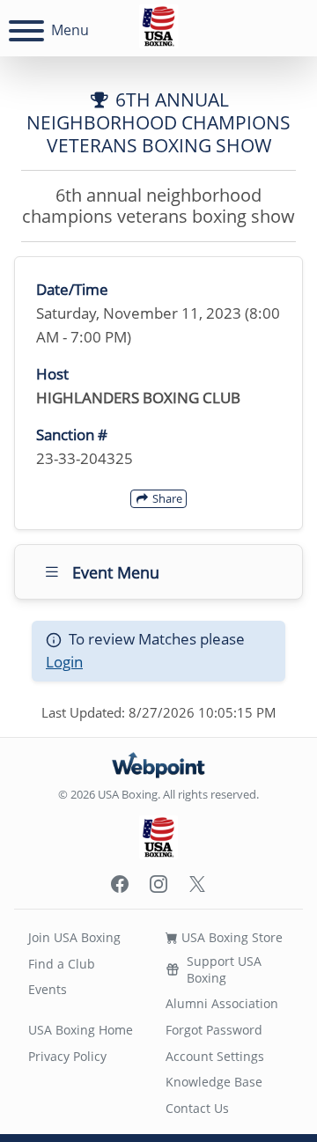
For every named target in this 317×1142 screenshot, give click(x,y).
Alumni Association (222, 1003)
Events (47, 989)
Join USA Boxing (74, 937)
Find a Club (61, 963)
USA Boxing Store (230, 937)
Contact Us (197, 1108)
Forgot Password (214, 1029)
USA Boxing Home (80, 1029)
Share (166, 498)
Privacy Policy (67, 1056)
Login (64, 662)
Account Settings (215, 1056)
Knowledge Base (214, 1081)
